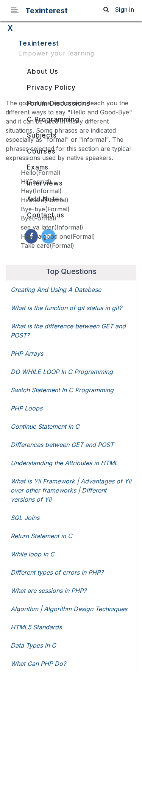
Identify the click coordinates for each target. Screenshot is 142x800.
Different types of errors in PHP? (57, 572)
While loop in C (33, 554)
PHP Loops (26, 408)
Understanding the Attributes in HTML (64, 463)
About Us (42, 71)
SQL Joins (25, 517)
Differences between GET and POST (62, 444)
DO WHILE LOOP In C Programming (62, 371)
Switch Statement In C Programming (62, 390)
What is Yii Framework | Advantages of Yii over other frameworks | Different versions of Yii (71, 490)
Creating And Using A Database (56, 289)
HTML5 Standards (36, 627)
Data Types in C (33, 645)
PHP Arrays (27, 353)
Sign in (124, 9)
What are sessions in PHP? (48, 590)
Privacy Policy (51, 87)
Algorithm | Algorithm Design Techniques (69, 609)
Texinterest (46, 10)
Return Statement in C (41, 536)
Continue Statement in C (45, 426)
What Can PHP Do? (38, 663)
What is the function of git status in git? (66, 308)
